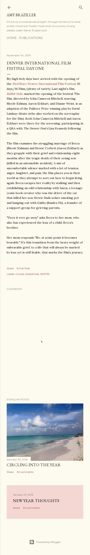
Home (12, 38)
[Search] (80, 7)
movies (19, 274)
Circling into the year (34, 464)
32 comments (25, 472)
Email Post (23, 268)
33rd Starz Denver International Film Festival (44, 84)
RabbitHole (32, 274)
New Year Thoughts (36, 500)
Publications (31, 38)
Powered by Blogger (48, 542)
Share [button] (10, 268)
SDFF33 (45, 274)
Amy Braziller (21, 15)
